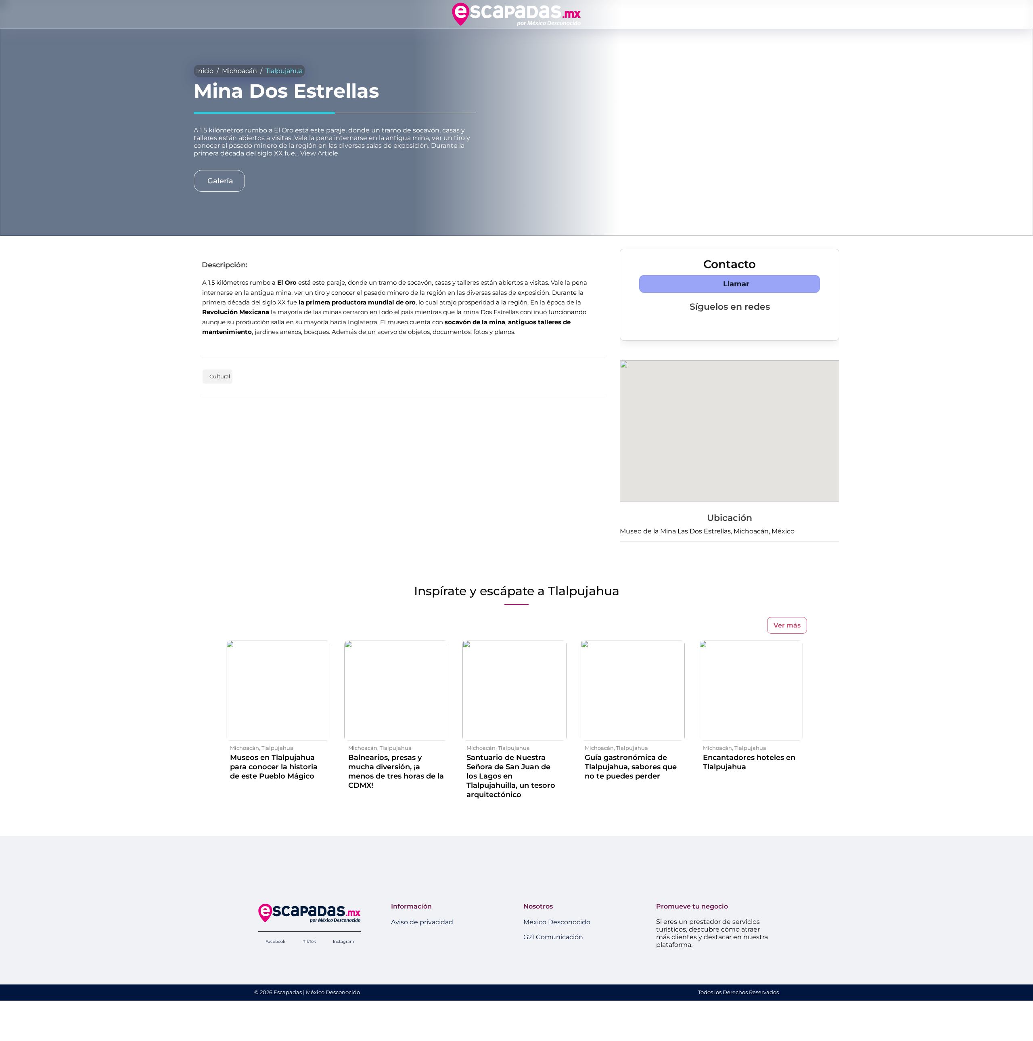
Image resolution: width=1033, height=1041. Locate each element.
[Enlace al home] (516, 14)
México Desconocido (556, 922)
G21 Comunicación (553, 937)
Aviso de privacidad (422, 922)
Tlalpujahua (284, 71)
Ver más (787, 625)
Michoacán (239, 71)
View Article (319, 153)
